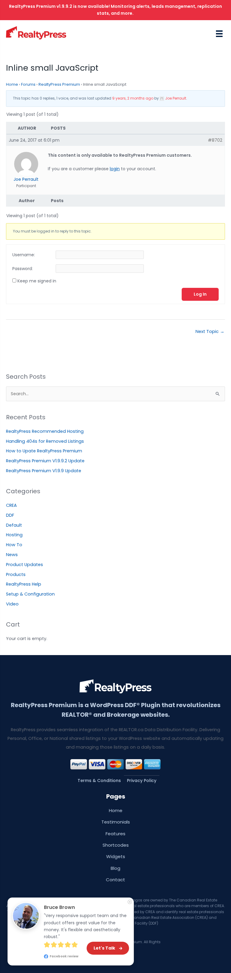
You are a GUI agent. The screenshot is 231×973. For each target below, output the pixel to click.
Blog (115, 868)
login (115, 169)
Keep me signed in (36, 281)
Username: (23, 254)
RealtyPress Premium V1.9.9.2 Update (45, 461)
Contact (115, 879)
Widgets (115, 856)
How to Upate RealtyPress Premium (44, 451)
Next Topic (210, 331)
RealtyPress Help (23, 584)
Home (12, 84)
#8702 (215, 140)
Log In (200, 294)
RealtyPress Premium (59, 84)
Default (14, 525)
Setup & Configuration (30, 594)
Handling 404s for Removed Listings (45, 441)
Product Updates (24, 565)
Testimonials (115, 822)
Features (115, 833)
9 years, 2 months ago (132, 98)
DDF (10, 515)
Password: (22, 268)
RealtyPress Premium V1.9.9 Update (43, 471)
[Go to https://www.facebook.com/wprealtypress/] (113, 962)
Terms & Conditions (99, 780)
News (12, 555)
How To (14, 545)
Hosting (14, 535)
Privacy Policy (141, 780)
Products (16, 574)
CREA (11, 505)
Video (12, 604)
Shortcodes (116, 845)
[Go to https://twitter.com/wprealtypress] (118, 962)
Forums (28, 84)
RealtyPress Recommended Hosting (45, 431)
